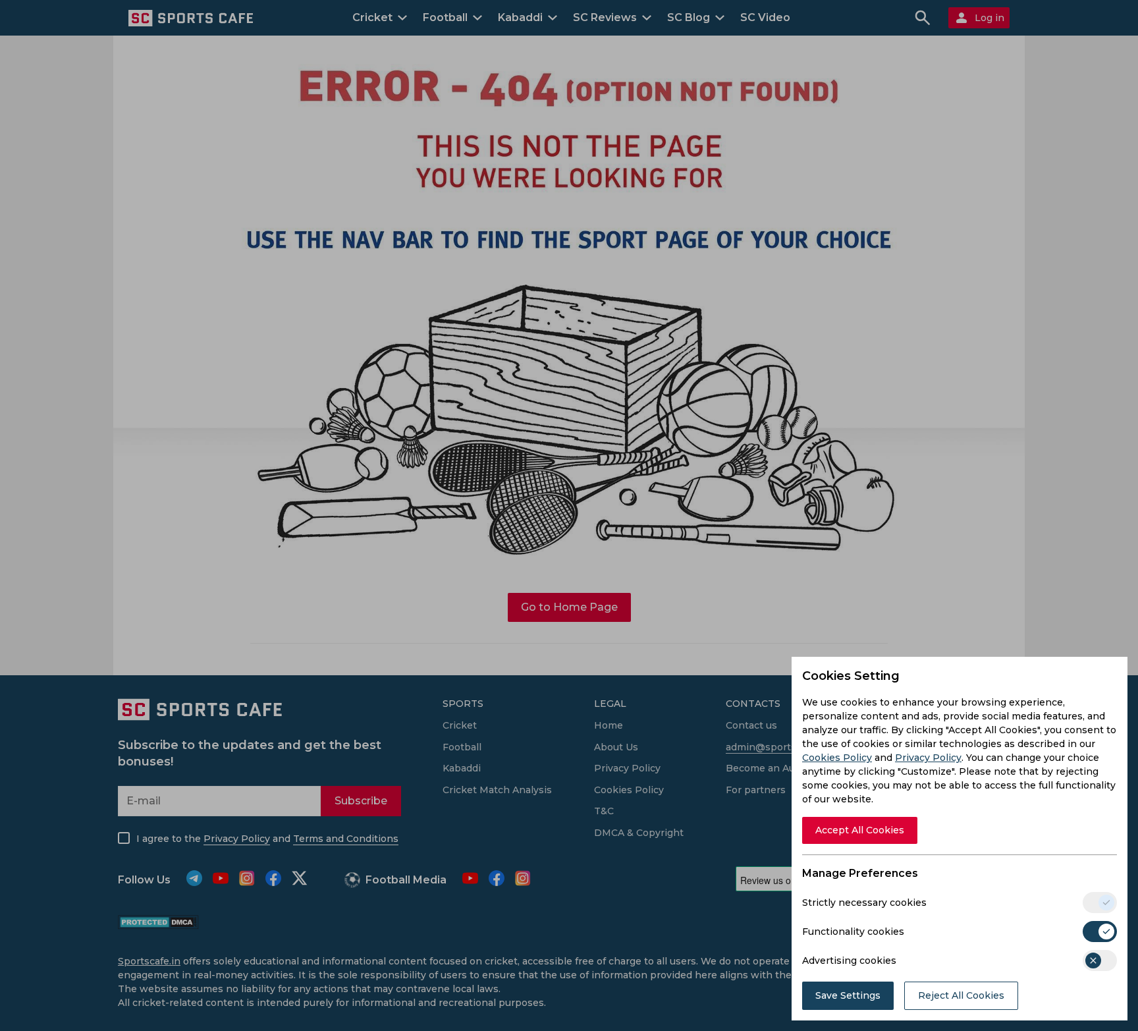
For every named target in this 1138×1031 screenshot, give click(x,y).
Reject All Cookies (961, 995)
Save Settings (848, 995)
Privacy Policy (928, 758)
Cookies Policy (837, 758)
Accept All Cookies (859, 830)
